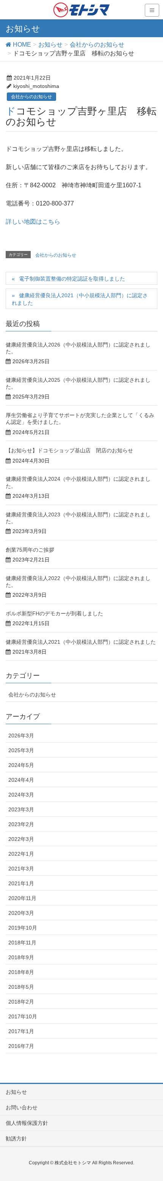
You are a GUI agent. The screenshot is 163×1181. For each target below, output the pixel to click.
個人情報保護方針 (27, 1123)
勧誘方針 (16, 1139)
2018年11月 (22, 942)
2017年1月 (21, 1031)
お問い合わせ (22, 1107)
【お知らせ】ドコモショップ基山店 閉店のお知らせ (69, 450)
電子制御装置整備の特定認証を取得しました (72, 279)
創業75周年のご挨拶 (30, 550)
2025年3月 (21, 750)
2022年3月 (21, 839)
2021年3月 (21, 869)
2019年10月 (22, 928)
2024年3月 (21, 795)
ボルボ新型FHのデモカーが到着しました (54, 613)
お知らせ (16, 1092)
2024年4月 (21, 780)
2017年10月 (22, 1016)
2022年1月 (21, 854)
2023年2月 (21, 824)
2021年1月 (21, 883)
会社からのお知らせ (31, 96)
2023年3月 (21, 809)
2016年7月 (21, 1046)
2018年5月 (21, 987)
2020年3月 (21, 913)
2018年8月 (21, 972)
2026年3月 (21, 735)
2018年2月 (21, 1002)
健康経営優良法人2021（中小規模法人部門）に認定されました (80, 299)
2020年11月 (22, 898)
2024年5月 (21, 765)
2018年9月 (21, 957)
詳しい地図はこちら (33, 221)
